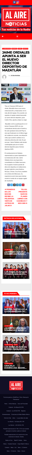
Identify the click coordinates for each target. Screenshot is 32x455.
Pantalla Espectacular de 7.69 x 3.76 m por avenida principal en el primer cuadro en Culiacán (16, 430)
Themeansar (16, 399)
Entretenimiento (6, 414)
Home (5, 403)
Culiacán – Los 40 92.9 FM (13, 411)
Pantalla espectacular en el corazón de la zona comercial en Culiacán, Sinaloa (16, 435)
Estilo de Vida (7, 418)
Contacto (7, 447)
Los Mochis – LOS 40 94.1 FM (16, 425)
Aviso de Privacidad (23, 403)
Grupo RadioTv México (23, 444)
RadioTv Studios (18, 440)
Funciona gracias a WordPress (11, 397)
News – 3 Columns (11, 451)
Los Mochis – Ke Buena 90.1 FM (16, 421)
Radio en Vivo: (9, 440)
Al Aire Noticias (15, 75)
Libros (13, 418)
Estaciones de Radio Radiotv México (20, 414)
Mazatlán (25, 48)
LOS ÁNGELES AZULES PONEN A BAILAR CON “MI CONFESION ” (15, 274)
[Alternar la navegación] (17, 36)
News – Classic (21, 451)
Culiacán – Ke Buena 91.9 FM (16, 407)
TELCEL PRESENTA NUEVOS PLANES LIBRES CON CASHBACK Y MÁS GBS (22, 196)
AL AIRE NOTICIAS (6, 48)
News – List (13, 447)
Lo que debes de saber (22, 418)
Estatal (20, 48)
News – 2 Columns (22, 447)
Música (15, 269)
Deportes (14, 48)
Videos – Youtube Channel (9, 444)
